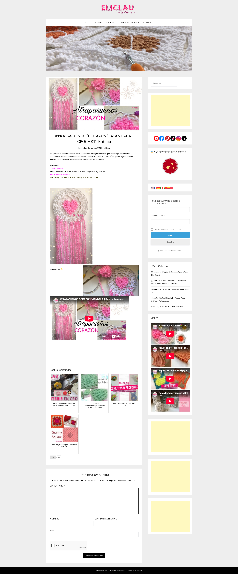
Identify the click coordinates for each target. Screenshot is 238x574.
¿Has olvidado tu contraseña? (170, 250)
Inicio (87, 22)
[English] (152, 187)
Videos (98, 22)
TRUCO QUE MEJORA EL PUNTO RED (167, 306)
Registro (170, 242)
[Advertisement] (170, 110)
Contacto (148, 22)
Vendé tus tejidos (129, 22)
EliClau (107, 148)
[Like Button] (53, 457)
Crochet (111, 22)
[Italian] (162, 187)
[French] (155, 187)
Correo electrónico (106, 518)
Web (52, 530)
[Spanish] (168, 187)
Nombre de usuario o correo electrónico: (165, 202)
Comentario (57, 486)
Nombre (54, 518)
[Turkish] (171, 187)
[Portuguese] (165, 187)
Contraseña (158, 216)
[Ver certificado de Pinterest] (170, 166)
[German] (158, 187)
